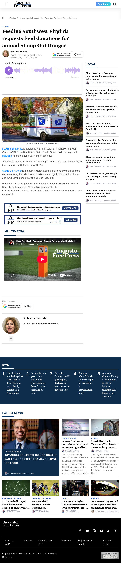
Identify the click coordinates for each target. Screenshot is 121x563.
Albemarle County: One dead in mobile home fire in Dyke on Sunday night (101, 109)
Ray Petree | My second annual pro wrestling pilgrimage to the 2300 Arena (104, 506)
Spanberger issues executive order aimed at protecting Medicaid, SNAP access (75, 445)
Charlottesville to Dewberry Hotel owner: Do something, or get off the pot (101, 76)
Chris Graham (95, 83)
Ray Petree (99, 511)
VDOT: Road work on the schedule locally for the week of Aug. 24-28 (102, 126)
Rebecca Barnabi (35, 318)
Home (4, 18)
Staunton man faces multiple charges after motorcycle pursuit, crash (100, 160)
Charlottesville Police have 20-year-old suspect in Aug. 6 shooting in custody (101, 193)
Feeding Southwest (12, 148)
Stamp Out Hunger (12, 171)
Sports (66, 498)
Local (6, 27)
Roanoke (7, 156)
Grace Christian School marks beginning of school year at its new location (101, 143)
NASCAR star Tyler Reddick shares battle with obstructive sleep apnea (74, 506)
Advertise (27, 540)
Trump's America (13, 451)
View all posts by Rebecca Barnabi (40, 323)
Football (8, 498)
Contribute (103, 4)
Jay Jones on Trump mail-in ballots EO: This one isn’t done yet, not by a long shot (30, 459)
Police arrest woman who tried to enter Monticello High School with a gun (102, 93)
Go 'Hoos (17, 498)
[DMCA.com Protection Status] (110, 555)
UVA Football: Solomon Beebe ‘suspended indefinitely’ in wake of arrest (45, 508)
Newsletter (66, 540)
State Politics (69, 438)
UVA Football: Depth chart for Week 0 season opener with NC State (15, 506)
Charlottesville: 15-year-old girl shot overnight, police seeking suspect (101, 176)
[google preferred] (62, 54)
